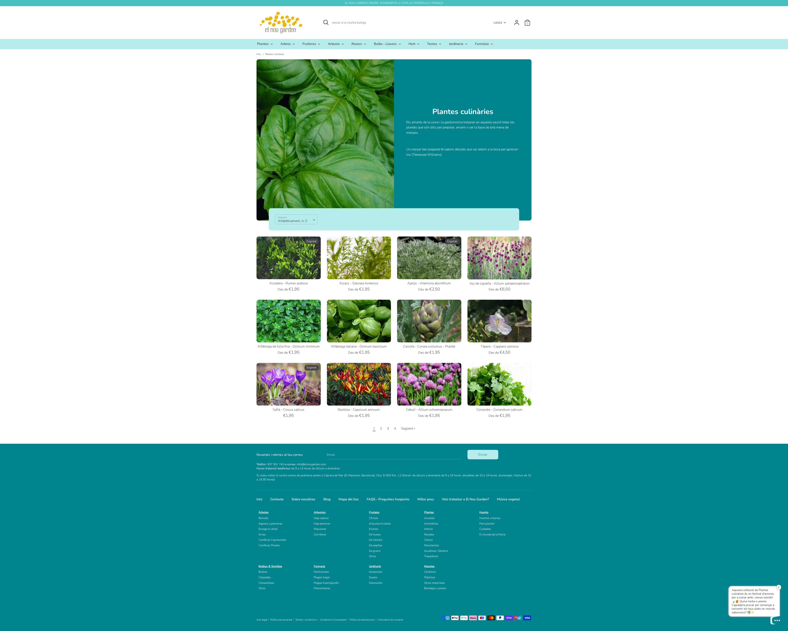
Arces (262, 534)
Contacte (277, 499)
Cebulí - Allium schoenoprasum (429, 409)
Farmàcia (482, 44)
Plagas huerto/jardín (326, 583)
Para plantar (487, 524)
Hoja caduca (321, 518)
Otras (262, 588)
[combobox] (296, 219)
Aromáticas (431, 524)
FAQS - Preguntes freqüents (388, 499)
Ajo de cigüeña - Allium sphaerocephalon (499, 283)
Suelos (373, 577)
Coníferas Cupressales (272, 540)
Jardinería (375, 566)
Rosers (357, 44)
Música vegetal (508, 499)
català (498, 22)
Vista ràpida (288, 272)
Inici (259, 499)
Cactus (428, 540)
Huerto (483, 512)
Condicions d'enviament (333, 619)
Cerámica (430, 572)
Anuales (429, 518)
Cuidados (485, 529)
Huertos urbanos (489, 518)
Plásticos (429, 577)
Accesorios (375, 572)
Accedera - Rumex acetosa (288, 283)
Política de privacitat (281, 619)
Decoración (376, 583)
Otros (372, 556)
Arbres (286, 44)
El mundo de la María (492, 534)
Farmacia (319, 566)
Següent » (408, 428)
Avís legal (262, 619)
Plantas (429, 512)
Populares (320, 529)
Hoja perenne (322, 524)
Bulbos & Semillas (270, 566)
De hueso (375, 534)
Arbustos (320, 512)
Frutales (374, 512)
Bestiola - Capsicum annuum (359, 409)
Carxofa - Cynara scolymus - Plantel (429, 346)
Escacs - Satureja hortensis (359, 283)
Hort (412, 44)
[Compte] (517, 21)
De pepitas (375, 545)
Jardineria (456, 44)
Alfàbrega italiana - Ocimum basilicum (359, 346)
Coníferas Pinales (269, 545)
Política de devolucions (362, 619)
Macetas (429, 566)
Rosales (429, 534)
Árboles (264, 512)
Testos (432, 44)
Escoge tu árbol (268, 529)
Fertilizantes (321, 572)
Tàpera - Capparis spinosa (499, 346)
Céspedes (265, 577)
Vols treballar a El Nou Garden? (465, 499)
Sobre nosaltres (303, 499)
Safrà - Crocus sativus (288, 409)
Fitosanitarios (322, 588)
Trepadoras (431, 556)
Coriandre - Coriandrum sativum (499, 409)
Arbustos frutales (380, 524)
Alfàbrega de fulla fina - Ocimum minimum (289, 346)
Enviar (482, 454)
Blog (327, 499)
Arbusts (334, 44)
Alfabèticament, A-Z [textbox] (292, 221)
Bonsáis (263, 518)
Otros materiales (434, 583)
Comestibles (266, 583)
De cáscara (375, 540)
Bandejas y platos (435, 588)
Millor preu (425, 499)
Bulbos (263, 572)
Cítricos (373, 518)
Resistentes (431, 545)
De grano (374, 551)
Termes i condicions (306, 619)
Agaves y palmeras (270, 524)
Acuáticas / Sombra (436, 551)
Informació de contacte (390, 619)
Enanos (373, 529)
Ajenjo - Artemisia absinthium (429, 283)
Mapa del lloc (349, 499)
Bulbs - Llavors (385, 44)
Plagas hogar (322, 577)
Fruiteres (309, 44)
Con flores (320, 534)
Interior (428, 529)
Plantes (263, 44)
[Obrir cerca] (326, 22)
